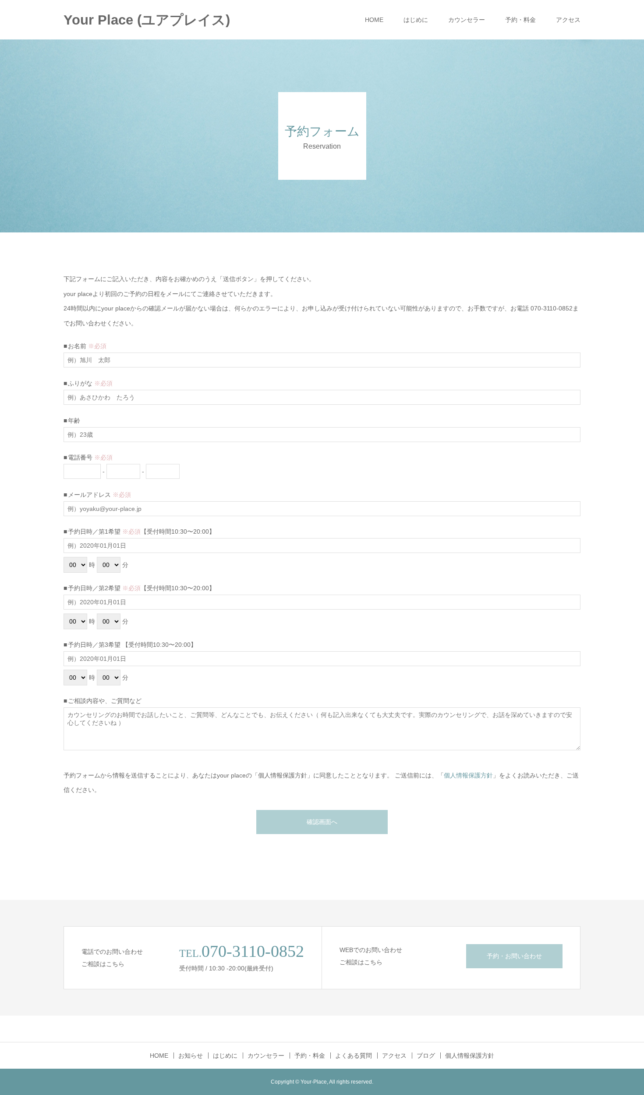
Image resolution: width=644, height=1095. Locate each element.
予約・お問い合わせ (514, 955)
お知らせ (190, 1055)
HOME (374, 19)
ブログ (426, 1055)
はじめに (415, 19)
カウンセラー (466, 19)
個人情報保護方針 (468, 775)
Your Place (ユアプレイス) (147, 20)
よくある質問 (353, 1055)
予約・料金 (520, 19)
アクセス (568, 19)
